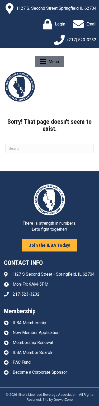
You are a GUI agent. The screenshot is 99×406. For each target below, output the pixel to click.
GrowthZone (63, 400)
